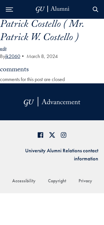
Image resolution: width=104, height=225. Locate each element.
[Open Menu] (9, 9)
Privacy (85, 181)
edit (3, 49)
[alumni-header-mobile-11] (53, 9)
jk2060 (12, 56)
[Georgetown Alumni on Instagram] (63, 134)
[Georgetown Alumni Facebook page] (40, 134)
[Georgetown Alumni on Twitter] (52, 134)
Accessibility (24, 181)
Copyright (57, 181)
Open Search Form (95, 9)
